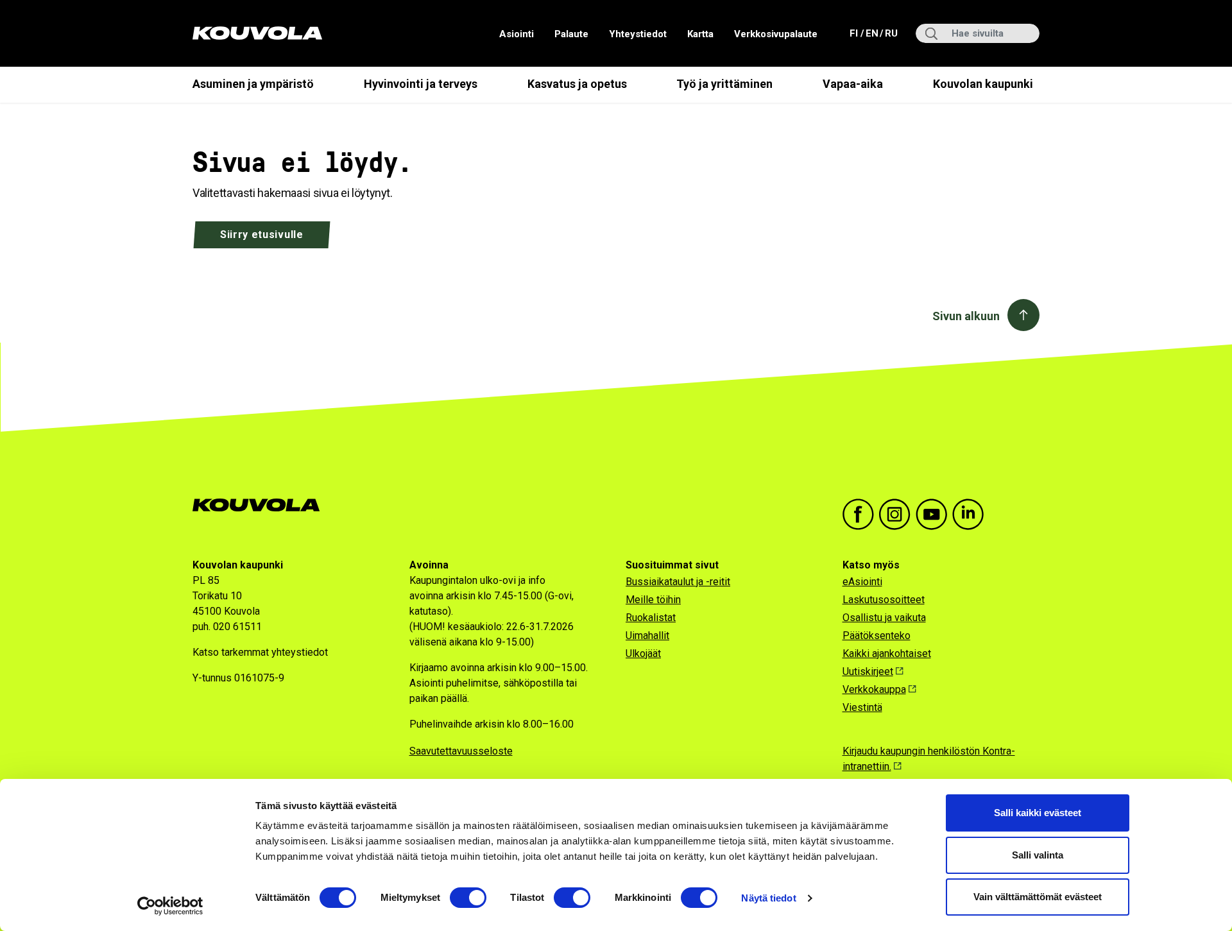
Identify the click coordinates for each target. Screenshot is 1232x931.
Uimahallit (647, 635)
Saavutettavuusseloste (461, 751)
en (871, 33)
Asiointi (516, 34)
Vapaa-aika (853, 83)
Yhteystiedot (638, 34)
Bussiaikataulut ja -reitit (678, 582)
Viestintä (862, 707)
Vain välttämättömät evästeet (1037, 896)
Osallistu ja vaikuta (884, 617)
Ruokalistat (651, 617)
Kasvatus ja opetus (577, 83)
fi (855, 33)
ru (890, 33)
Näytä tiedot (768, 898)
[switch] (468, 897)
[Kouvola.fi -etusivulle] (261, 505)
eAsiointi (862, 582)
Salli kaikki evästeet (1037, 812)
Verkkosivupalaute (775, 34)
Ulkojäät (643, 653)
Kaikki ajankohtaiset (887, 653)
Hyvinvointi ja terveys (420, 83)
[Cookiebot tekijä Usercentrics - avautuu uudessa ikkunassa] (170, 906)
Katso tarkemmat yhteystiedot (260, 652)
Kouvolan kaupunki (983, 83)
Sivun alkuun (966, 316)
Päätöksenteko (877, 635)
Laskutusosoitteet (884, 600)
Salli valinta (1037, 855)
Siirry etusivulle (262, 234)
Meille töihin (653, 600)
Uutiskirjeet (868, 671)
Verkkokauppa (874, 689)
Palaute (571, 34)
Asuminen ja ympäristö (253, 83)
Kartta (700, 34)
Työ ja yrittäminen (724, 83)
